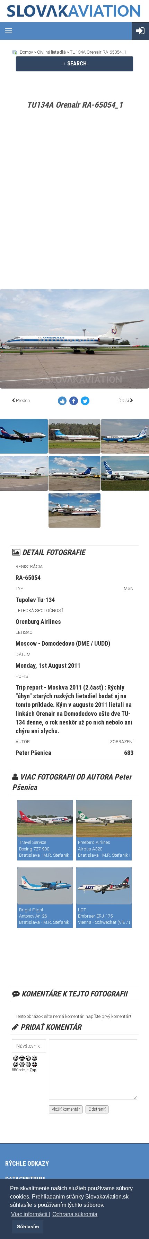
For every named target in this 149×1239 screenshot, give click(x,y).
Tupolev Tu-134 (35, 599)
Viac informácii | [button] (30, 1214)
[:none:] (15, 1064)
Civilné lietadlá (51, 52)
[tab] (74, 63)
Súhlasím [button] (28, 1226)
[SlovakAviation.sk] (74, 11)
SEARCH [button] (76, 63)
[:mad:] (22, 1064)
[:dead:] (34, 1064)
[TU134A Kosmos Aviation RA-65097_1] (74, 436)
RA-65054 (28, 577)
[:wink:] (34, 1057)
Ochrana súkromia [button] (74, 1214)
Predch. (23, 400)
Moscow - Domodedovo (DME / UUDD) (63, 643)
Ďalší (124, 400)
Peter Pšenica (33, 752)
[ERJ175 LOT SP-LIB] (104, 885)
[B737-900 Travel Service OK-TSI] (45, 818)
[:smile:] (15, 1057)
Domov (26, 52)
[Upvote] (63, 402)
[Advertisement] (74, 200)
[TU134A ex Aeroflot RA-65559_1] (74, 473)
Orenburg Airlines (38, 621)
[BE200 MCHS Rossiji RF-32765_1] (74, 510)
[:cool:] (22, 1057)
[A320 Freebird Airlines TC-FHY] (104, 818)
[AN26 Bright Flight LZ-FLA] (45, 885)
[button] (11, 1227)
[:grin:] (28, 1057)
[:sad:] (28, 1064)
